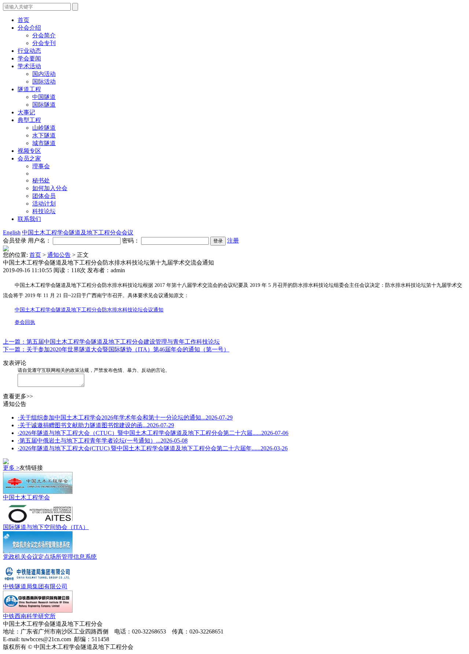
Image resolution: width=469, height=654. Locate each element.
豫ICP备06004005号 (160, 647)
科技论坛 (44, 211)
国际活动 (44, 81)
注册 (233, 240)
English (12, 232)
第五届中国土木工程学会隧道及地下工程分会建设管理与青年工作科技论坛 (123, 342)
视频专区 (29, 151)
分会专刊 (44, 43)
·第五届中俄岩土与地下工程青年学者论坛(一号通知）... (103, 440)
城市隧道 (44, 143)
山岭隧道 (44, 128)
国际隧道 (44, 104)
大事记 (26, 112)
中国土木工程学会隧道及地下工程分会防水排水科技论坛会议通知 (89, 310)
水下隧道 (44, 135)
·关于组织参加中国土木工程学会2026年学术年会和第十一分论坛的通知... (125, 417)
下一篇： (14, 349)
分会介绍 (29, 28)
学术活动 (29, 66)
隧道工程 (29, 89)
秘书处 (41, 180)
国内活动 (44, 74)
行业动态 (29, 51)
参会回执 (25, 322)
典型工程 (29, 120)
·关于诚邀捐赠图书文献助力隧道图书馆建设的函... (96, 425)
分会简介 (44, 35)
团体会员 (44, 196)
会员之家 (29, 158)
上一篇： (14, 342)
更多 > (11, 468)
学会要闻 (29, 58)
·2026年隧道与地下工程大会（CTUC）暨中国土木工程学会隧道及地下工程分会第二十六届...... (153, 433)
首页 (35, 255)
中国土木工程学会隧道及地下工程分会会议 (77, 232)
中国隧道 (44, 97)
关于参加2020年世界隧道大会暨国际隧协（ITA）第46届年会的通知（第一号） (127, 349)
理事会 (41, 166)
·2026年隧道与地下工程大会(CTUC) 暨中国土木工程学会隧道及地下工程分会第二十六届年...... (153, 448)
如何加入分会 (49, 188)
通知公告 (59, 255)
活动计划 (44, 203)
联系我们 (29, 219)
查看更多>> (18, 396)
